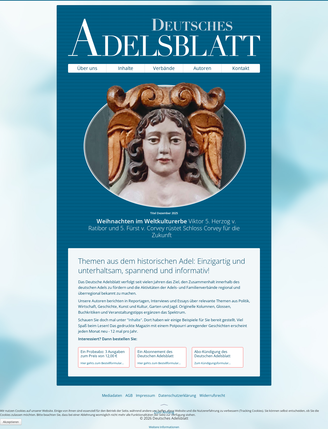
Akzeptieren (11, 422)
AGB (129, 395)
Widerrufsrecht (212, 395)
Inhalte (125, 68)
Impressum (145, 395)
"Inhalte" (134, 319)
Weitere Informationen (164, 427)
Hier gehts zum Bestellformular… (102, 363)
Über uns (87, 68)
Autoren (202, 68)
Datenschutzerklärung (177, 395)
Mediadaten (112, 395)
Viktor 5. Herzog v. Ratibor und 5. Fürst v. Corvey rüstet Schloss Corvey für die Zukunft (164, 228)
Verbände (164, 68)
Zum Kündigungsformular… (212, 363)
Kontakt (240, 68)
